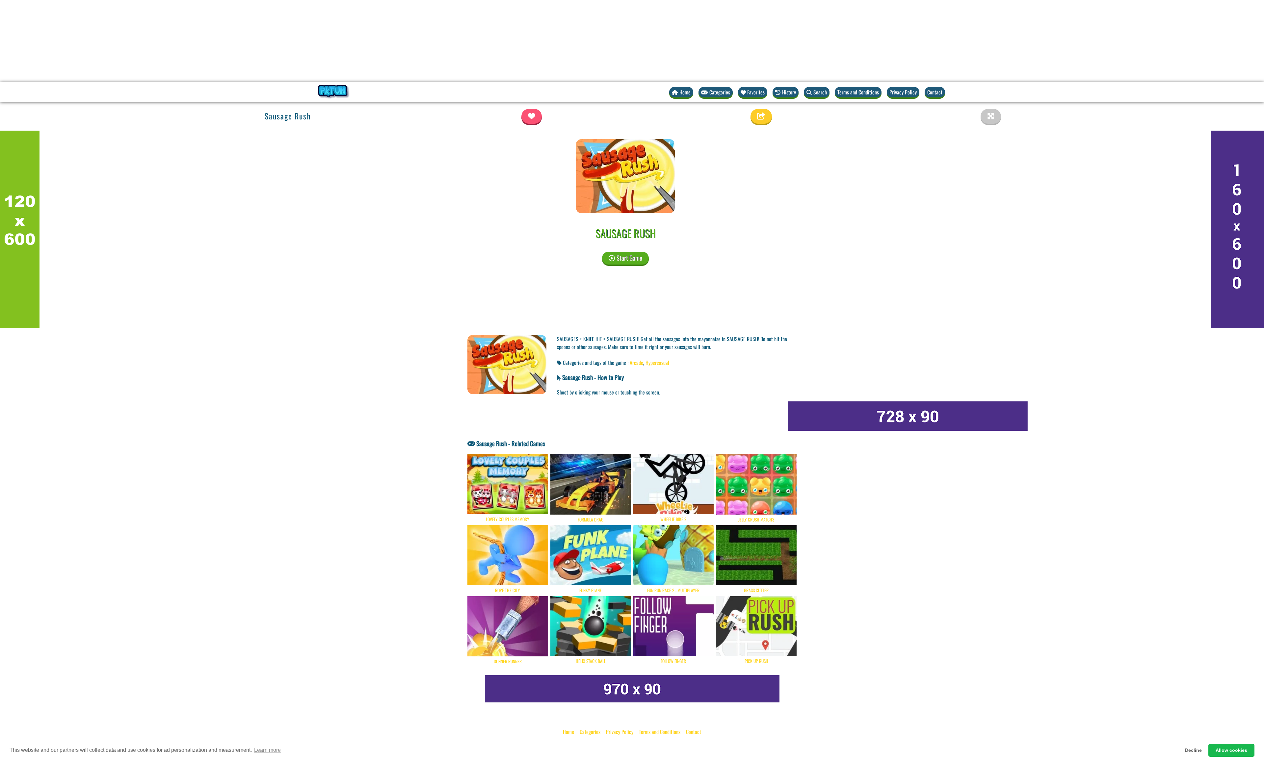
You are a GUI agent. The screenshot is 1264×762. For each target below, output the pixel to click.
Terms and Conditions (858, 92)
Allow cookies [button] (1231, 750)
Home (568, 732)
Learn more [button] (267, 750)
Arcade (636, 363)
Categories (590, 732)
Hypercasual (657, 363)
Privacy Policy (903, 92)
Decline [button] (1193, 750)
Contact (934, 92)
